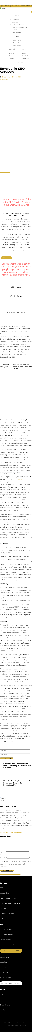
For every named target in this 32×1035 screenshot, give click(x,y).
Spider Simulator (6, 940)
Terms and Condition (17, 1022)
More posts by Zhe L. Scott (12, 832)
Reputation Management (16, 312)
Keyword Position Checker (9, 945)
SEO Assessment (6, 888)
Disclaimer (25, 1022)
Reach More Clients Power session (11, 983)
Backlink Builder (6, 929)
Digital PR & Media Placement (11, 903)
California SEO (15, 77)
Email (3, 855)
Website (3, 857)
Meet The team (5, 1000)
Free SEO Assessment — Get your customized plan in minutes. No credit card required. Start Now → (16, 6)
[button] (5, 172)
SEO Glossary (4, 972)
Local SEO (3, 908)
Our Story (3, 995)
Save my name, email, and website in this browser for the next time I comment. (15, 864)
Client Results (5, 1005)
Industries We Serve (7, 914)
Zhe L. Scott (6, 77)
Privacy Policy (7, 1022)
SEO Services (16, 287)
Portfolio (3, 1010)
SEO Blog (3, 962)
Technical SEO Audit (7, 919)
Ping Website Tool (6, 934)
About (2, 990)
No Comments (5, 79)
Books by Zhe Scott (7, 977)
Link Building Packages (8, 898)
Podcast (3, 967)
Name (3, 852)
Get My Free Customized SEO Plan (11, 951)
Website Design (16, 296)
